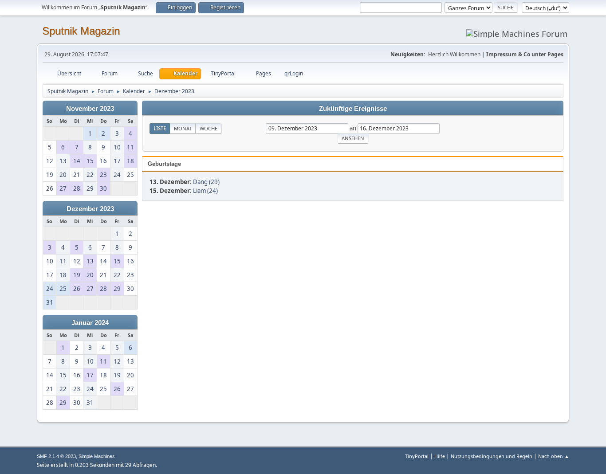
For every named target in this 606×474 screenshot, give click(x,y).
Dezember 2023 (90, 208)
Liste (159, 128)
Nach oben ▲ (553, 456)
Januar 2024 (90, 322)
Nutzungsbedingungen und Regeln (491, 456)
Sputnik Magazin (81, 31)
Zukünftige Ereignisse (353, 108)
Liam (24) (205, 191)
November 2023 (90, 108)
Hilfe (439, 456)
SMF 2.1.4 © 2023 (56, 456)
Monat (183, 128)
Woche (208, 128)
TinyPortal (417, 456)
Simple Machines (97, 456)
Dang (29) (206, 182)
